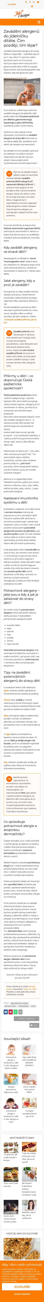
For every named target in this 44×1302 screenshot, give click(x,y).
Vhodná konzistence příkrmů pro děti (11, 1089)
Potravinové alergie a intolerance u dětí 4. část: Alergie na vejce (11, 1116)
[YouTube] (38, 2)
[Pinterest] (32, 6)
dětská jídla (10, 1006)
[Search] (26, 2)
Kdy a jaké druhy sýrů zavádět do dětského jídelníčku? (29, 1061)
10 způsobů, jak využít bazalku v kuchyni (10, 1157)
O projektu (12, 4)
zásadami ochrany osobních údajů (18, 1277)
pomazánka (24, 1006)
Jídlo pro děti (30, 989)
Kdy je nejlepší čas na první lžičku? (29, 1089)
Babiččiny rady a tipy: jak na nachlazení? (28, 1215)
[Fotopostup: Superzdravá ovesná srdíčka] (22, 1248)
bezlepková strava (19, 1003)
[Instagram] (33, 2)
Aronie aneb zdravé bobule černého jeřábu (10, 1219)
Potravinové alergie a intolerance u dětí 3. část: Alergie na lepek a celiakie (11, 1062)
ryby (33, 1006)
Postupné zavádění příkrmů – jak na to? (29, 1113)
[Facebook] (29, 2)
